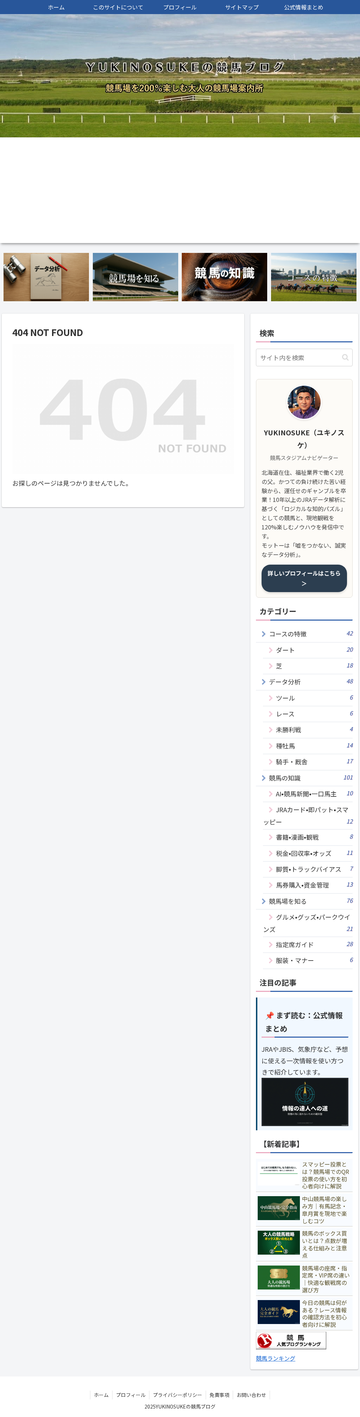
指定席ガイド (314, 944)
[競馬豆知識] (224, 277)
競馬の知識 (310, 777)
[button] (345, 357)
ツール (314, 697)
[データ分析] (46, 277)
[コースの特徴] (313, 277)
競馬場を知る (310, 901)
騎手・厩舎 (314, 761)
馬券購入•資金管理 (314, 884)
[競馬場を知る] (135, 277)
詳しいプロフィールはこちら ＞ (304, 578)
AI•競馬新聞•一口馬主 (314, 793)
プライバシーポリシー (177, 1394)
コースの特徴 (310, 633)
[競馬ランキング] (291, 1346)
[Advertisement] (180, 190)
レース (314, 713)
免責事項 (219, 1394)
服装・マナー (314, 960)
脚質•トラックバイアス (314, 869)
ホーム (101, 1394)
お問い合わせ (251, 1394)
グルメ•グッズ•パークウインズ (307, 922)
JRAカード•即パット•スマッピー (307, 815)
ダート (314, 649)
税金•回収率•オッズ (314, 853)
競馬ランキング (275, 1358)
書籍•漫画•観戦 (314, 836)
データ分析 (310, 681)
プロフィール (131, 1394)
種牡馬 (314, 745)
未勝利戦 (314, 729)
